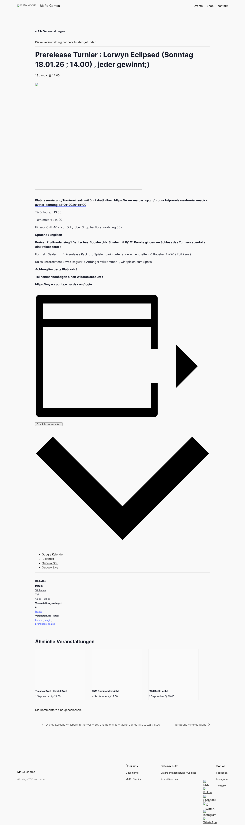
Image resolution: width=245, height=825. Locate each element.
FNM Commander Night (105, 691)
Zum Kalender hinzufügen (48, 424)
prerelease (41, 623)
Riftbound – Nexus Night (191, 724)
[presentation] (60, 667)
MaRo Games (50, 6)
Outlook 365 (50, 563)
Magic (38, 611)
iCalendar (48, 558)
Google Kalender (53, 554)
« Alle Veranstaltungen (50, 31)
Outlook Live (50, 567)
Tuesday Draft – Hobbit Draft (51, 691)
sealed (51, 623)
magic (47, 620)
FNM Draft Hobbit (158, 691)
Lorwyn (39, 620)
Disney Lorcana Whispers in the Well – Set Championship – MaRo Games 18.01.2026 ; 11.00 (102, 724)
